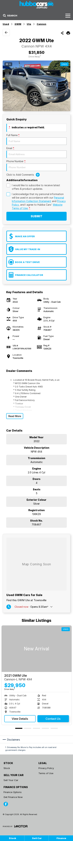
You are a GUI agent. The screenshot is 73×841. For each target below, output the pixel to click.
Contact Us (53, 718)
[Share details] (62, 33)
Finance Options (13, 792)
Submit (36, 216)
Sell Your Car (11, 780)
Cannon (41, 24)
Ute (29, 24)
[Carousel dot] (18, 728)
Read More (14, 416)
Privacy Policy (46, 768)
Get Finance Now (13, 797)
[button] (36, 86)
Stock (7, 768)
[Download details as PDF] (68, 33)
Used (6, 24)
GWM (18, 24)
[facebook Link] (6, 804)
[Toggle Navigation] (67, 15)
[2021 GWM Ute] (37, 648)
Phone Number (16, 161)
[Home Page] (36, 4)
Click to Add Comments (20, 174)
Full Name (12, 135)
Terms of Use (45, 773)
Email (10, 148)
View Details (20, 718)
